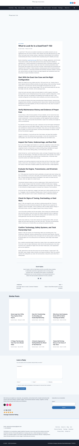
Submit (63, 407)
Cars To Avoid (47, 7)
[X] (71, 3)
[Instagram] (73, 3)
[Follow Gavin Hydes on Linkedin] (41, 278)
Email (34, 382)
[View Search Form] (74, 8)
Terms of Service (58, 429)
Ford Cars (11, 7)
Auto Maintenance (38, 7)
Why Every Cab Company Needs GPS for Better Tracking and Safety (60, 315)
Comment (19, 366)
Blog (16, 7)
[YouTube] (74, 3)
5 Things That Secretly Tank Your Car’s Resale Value (17, 342)
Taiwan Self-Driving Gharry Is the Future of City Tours (59, 342)
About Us (63, 427)
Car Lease (54, 7)
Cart (71, 427)
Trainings (65, 429)
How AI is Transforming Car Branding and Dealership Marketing (38, 315)
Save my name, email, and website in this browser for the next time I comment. (34, 385)
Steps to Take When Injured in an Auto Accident (53, 286)
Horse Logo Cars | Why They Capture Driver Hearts (17, 315)
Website (50, 382)
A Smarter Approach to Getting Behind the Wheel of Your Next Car (39, 342)
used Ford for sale (32, 60)
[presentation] (18, 305)
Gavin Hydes (22, 48)
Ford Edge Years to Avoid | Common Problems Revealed (27, 286)
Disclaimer (71, 429)
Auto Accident (21, 7)
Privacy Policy (60, 431)
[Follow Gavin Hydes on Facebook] (38, 278)
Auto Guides (29, 7)
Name (19, 382)
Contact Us (67, 431)
